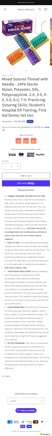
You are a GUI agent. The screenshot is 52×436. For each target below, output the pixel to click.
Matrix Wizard (22, 431)
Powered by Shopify (34, 431)
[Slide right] (32, 70)
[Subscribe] (41, 401)
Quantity (5, 161)
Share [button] (7, 376)
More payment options (26, 190)
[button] (5, 9)
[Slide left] (20, 70)
